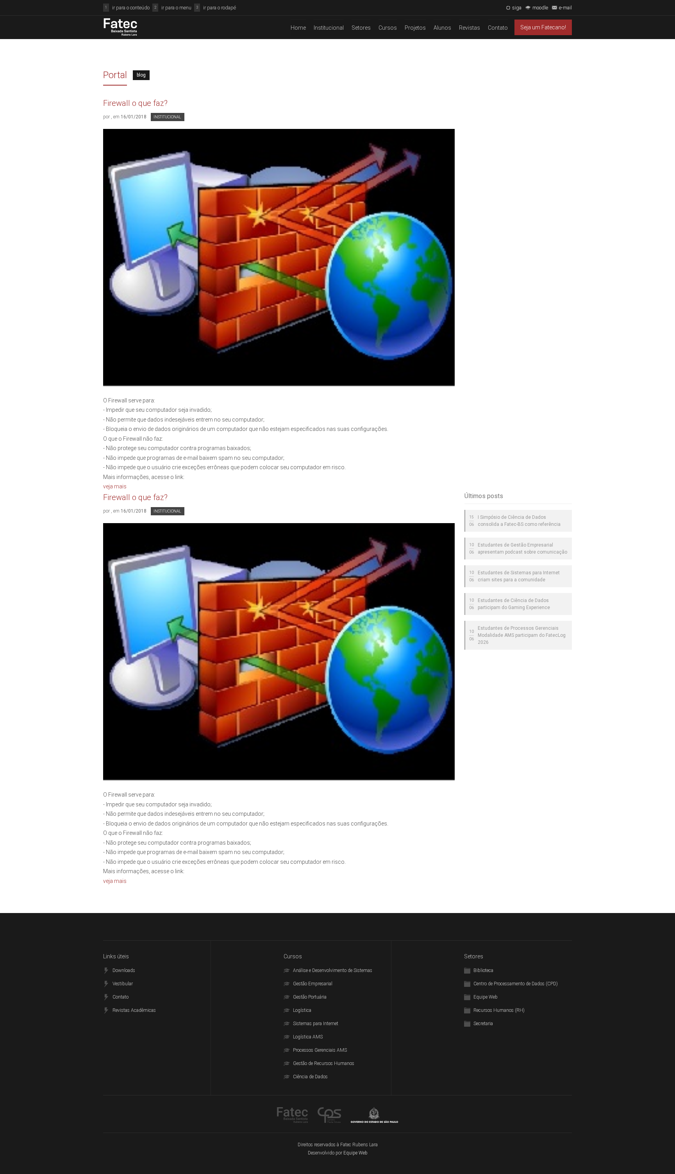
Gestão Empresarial (312, 983)
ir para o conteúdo (131, 8)
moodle (540, 8)
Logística (302, 1010)
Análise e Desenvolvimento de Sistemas (332, 970)
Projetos (415, 28)
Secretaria (483, 1023)
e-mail (565, 8)
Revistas (469, 28)
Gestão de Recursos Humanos (323, 1063)
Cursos (388, 28)
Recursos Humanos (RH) (499, 1010)
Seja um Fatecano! (543, 27)
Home (298, 28)
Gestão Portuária (310, 997)
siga (516, 8)
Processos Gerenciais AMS (320, 1050)
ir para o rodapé (219, 8)
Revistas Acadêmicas (134, 1010)
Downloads (123, 970)
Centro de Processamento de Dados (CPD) (515, 983)
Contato (498, 28)
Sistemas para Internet (315, 1023)
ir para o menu (176, 8)
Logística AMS (308, 1037)
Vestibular (122, 983)
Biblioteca (483, 970)
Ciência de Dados (310, 1076)
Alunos (442, 28)
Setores (361, 28)
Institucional (329, 28)
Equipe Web (485, 997)
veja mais (115, 486)
